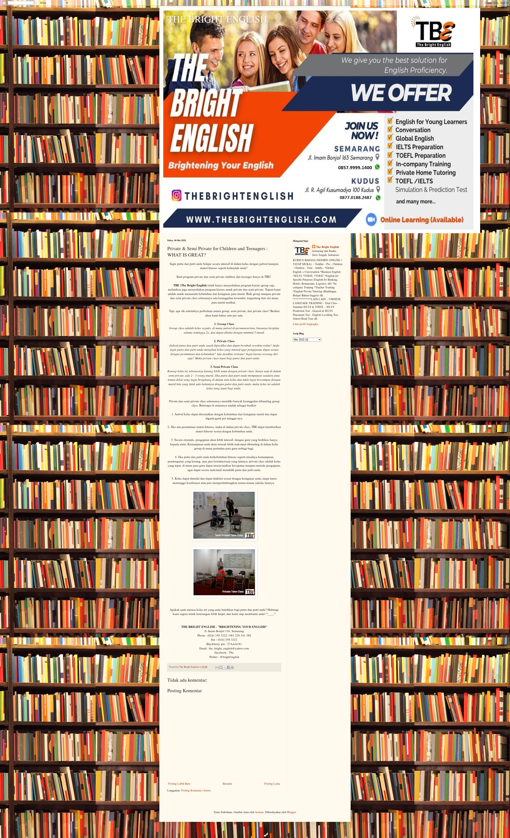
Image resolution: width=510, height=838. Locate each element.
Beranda (227, 783)
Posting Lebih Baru (179, 783)
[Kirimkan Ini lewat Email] (217, 667)
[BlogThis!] (221, 667)
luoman (259, 812)
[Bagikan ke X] (225, 667)
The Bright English (327, 247)
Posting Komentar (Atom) (196, 790)
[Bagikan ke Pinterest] (232, 667)
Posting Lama (272, 783)
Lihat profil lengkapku (305, 324)
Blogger (291, 812)
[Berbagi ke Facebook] (228, 667)
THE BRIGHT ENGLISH (217, 18)
